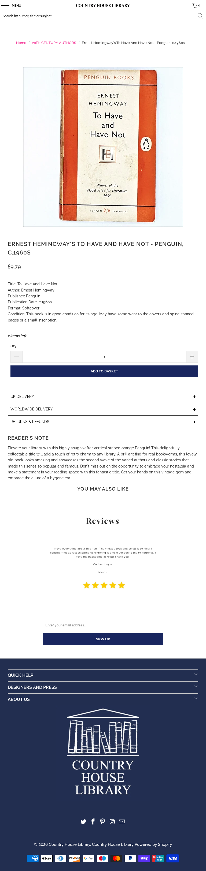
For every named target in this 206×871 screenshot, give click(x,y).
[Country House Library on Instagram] (112, 822)
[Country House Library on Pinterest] (103, 822)
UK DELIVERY (103, 397)
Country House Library (69, 844)
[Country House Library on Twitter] (84, 822)
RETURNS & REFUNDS (103, 422)
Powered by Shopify (153, 844)
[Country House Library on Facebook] (93, 822)
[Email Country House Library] (122, 822)
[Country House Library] (103, 5)
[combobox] (103, 16)
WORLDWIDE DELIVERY (103, 409)
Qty (13, 346)
